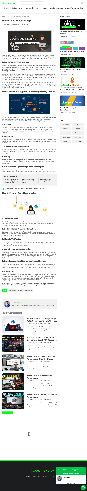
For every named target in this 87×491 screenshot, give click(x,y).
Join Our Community (56, 8)
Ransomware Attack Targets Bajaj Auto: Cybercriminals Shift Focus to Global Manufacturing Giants (41, 319)
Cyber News (12, 290)
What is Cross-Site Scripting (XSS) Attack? (46, 180)
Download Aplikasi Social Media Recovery (71, 33)
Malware (77, 128)
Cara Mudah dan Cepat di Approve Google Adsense (72, 109)
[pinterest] (78, 11)
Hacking (20, 290)
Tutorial (64, 103)
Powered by (71, 483)
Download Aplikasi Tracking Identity (72, 90)
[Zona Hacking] (8, 4)
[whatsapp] (75, 11)
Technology (10, 16)
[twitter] (73, 11)
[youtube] (83, 11)
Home (6, 8)
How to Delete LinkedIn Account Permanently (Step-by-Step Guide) (41, 357)
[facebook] (70, 11)
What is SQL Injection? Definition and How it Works (28, 180)
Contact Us (36, 476)
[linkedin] (17, 295)
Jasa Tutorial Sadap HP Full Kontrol (72, 52)
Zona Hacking (66, 47)
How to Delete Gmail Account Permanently (40, 376)
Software (65, 85)
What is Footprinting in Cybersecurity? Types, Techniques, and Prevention (11, 180)
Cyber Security (79, 124)
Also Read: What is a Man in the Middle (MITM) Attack (25, 189)
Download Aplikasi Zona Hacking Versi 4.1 (71, 71)
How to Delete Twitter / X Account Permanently (42, 395)
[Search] (41, 3)
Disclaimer (46, 476)
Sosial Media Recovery (68, 27)
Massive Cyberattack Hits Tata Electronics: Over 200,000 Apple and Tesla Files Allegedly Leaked (41, 338)
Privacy (65, 133)
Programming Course (32, 8)
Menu (44, 8)
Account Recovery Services (74, 8)
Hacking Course (17, 8)
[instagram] (81, 11)
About (28, 476)
